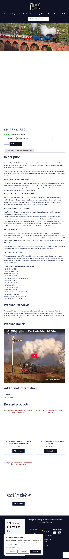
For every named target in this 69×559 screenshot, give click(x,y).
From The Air (23, 14)
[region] (23, 544)
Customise (12, 551)
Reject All (23, 551)
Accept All (35, 551)
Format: (10, 138)
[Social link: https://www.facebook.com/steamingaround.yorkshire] (55, 533)
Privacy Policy (15, 547)
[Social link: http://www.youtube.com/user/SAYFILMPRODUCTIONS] (60, 533)
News (55, 14)
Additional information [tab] (24, 150)
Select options (50, 451)
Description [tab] (10, 150)
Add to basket (15, 144)
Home (6, 14)
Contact (62, 14)
